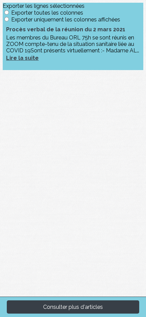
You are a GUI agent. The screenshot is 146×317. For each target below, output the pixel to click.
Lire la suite (22, 58)
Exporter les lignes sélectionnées (44, 6)
